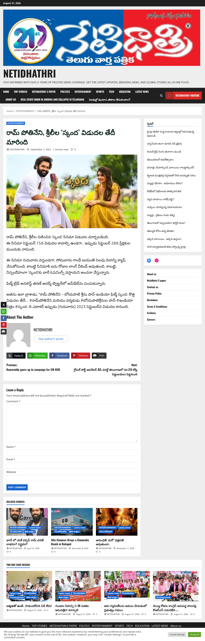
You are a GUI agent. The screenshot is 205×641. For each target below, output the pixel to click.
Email (10, 459)
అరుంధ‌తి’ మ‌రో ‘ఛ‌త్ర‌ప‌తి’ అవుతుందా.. (110, 542)
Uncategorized (17, 597)
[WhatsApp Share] (4, 311)
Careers (151, 319)
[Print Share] (4, 331)
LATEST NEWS (142, 92)
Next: (105, 369)
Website (11, 472)
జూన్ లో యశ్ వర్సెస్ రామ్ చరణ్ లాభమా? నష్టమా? (25, 542)
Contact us (152, 287)
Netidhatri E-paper (156, 280)
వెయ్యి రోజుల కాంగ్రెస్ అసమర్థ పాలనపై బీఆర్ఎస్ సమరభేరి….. (175, 608)
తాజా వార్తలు (30, 531)
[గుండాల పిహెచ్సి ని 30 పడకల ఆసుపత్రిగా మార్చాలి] (78, 586)
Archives (151, 313)
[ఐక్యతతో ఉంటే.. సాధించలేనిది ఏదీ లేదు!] (29, 586)
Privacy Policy (154, 293)
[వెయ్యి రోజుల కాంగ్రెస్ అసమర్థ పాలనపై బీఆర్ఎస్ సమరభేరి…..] (176, 586)
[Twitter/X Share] (4, 305)
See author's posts (51, 339)
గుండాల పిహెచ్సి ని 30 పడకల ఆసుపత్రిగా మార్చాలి (72, 608)
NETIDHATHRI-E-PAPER (44, 92)
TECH (111, 92)
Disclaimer (152, 300)
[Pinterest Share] (4, 325)
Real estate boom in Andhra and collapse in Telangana (52, 99)
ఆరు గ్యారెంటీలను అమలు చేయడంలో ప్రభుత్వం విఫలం (125, 608)
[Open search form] (161, 96)
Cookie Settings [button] (177, 634)
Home (6, 92)
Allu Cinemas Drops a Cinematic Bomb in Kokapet (70, 542)
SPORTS (100, 92)
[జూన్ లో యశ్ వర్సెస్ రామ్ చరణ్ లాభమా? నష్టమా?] (27, 522)
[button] (4, 338)
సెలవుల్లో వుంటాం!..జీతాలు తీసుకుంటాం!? (109, 99)
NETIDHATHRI (29, 73)
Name (11, 447)
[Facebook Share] (4, 318)
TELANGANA (16, 531)
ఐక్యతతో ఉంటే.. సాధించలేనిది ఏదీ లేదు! (29, 606)
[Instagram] (157, 260)
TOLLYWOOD (105, 531)
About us (11, 99)
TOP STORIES (20, 92)
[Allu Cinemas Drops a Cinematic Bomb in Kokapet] (72, 522)
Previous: (33, 367)
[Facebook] (149, 260)
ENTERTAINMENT (83, 92)
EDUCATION (125, 92)
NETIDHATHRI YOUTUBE (187, 95)
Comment (13, 401)
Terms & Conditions (157, 306)
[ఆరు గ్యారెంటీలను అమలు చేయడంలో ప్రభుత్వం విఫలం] (127, 586)
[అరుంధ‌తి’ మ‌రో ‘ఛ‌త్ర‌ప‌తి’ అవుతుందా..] (116, 522)
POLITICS (65, 92)
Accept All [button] (194, 634)
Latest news (35, 527)
